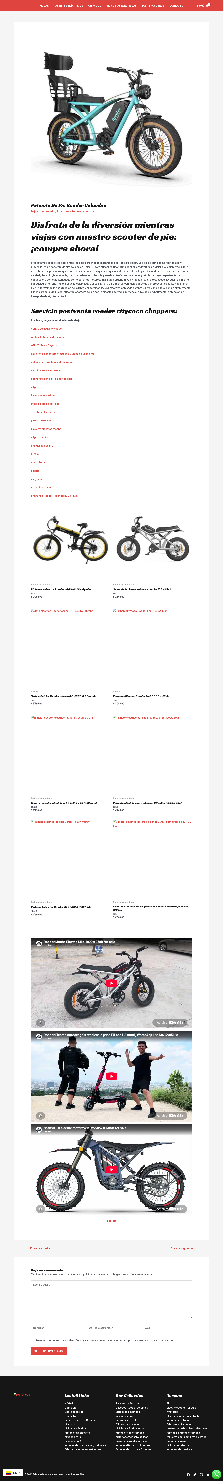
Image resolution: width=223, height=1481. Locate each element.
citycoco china (40, 437)
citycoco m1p (73, 1437)
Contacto (176, 5)
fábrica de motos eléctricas (183, 1432)
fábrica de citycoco (127, 1424)
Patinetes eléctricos (68, 5)
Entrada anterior (38, 1248)
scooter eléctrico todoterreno (133, 1445)
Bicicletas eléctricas (121, 5)
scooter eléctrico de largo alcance (85, 1445)
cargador (36, 479)
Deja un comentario (43, 211)
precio (35, 454)
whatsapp (172, 1411)
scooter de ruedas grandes (132, 1441)
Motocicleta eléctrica (77, 1432)
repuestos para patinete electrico (187, 1437)
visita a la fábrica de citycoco (48, 337)
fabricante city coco (179, 1424)
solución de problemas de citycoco (52, 362)
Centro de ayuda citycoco (46, 328)
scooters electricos (43, 412)
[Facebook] (188, 1474)
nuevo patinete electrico (130, 1420)
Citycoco (94, 5)
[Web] (167, 1328)
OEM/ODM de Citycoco (44, 345)
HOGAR (111, 1221)
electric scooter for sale (181, 1407)
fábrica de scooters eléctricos (83, 1449)
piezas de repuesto (42, 420)
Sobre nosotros (153, 5)
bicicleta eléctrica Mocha (46, 429)
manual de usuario (42, 445)
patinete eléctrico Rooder (80, 1420)
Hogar (44, 5)
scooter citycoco (177, 1441)
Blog (169, 1403)
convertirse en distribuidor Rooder (51, 378)
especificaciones (41, 487)
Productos (63, 211)
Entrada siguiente (183, 1248)
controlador (38, 462)
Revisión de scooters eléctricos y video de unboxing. (62, 353)
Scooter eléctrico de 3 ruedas (133, 1449)
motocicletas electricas (45, 403)
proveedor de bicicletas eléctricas (187, 1428)
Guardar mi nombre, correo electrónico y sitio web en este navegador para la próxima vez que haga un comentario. (104, 1340)
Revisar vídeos (124, 1416)
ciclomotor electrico (179, 1445)
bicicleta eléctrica (75, 1428)
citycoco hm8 (73, 1441)
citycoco (36, 387)
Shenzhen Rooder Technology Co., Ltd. (54, 495)
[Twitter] (194, 1474)
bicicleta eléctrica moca (130, 1428)
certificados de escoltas (45, 370)
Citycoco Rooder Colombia (132, 1407)
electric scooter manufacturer (185, 1416)
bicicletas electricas (43, 395)
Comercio (71, 1407)
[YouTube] (208, 1474)
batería (35, 470)
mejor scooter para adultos (132, 1437)
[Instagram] (201, 1474)
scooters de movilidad (180, 1449)
